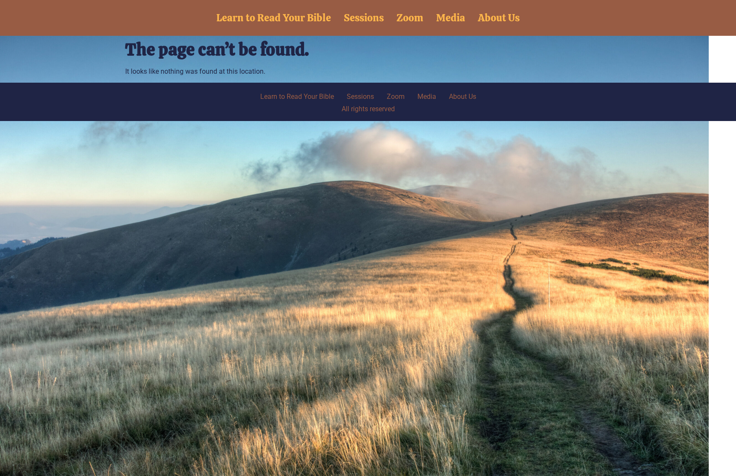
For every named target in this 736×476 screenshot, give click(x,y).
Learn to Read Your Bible (273, 17)
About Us (499, 17)
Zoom (410, 17)
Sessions (364, 17)
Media (450, 17)
